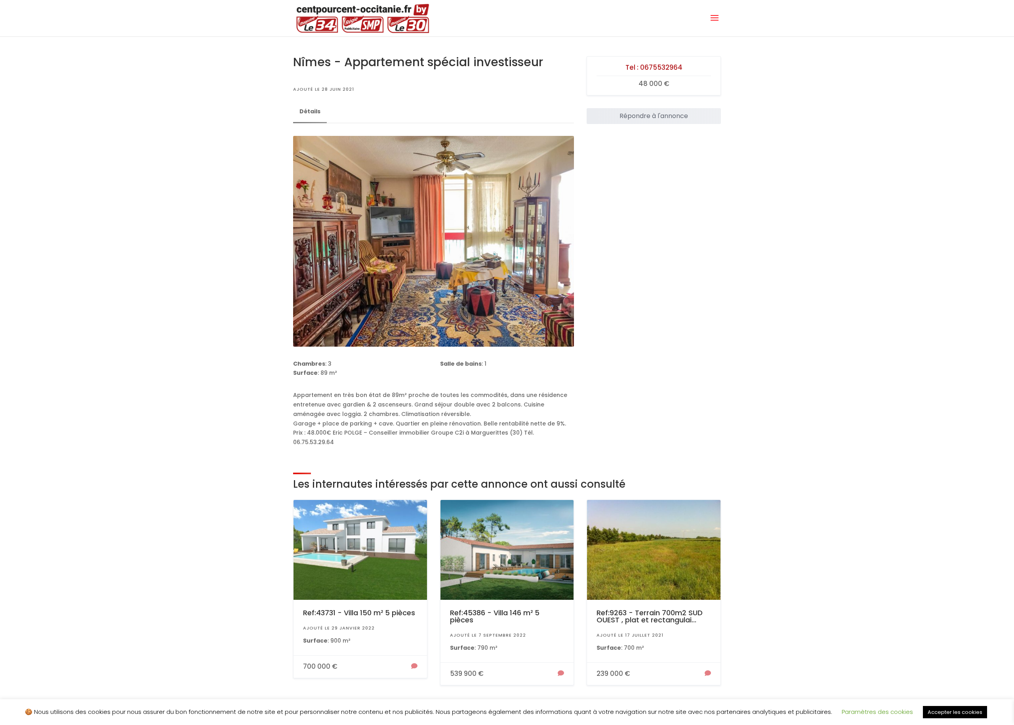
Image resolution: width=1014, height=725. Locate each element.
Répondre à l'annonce (653, 115)
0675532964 (661, 67)
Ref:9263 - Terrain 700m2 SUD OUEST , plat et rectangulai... (650, 616)
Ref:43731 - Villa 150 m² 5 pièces (359, 613)
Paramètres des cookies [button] (877, 712)
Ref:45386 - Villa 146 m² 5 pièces (494, 616)
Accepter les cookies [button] (955, 712)
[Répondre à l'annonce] (414, 667)
